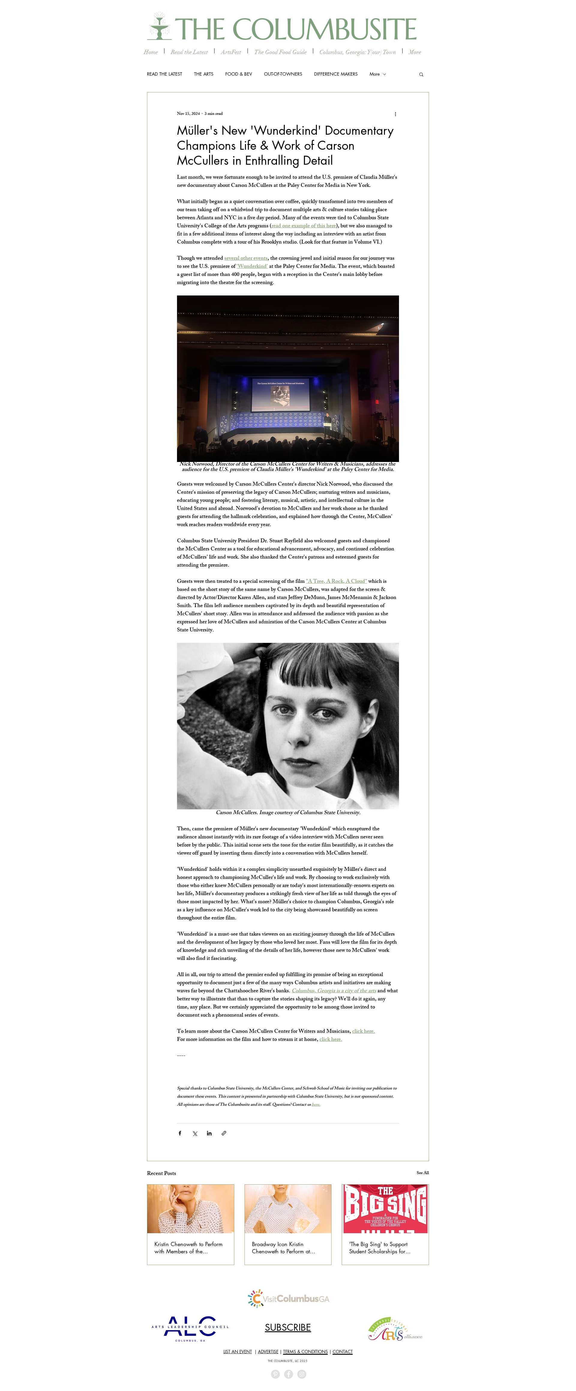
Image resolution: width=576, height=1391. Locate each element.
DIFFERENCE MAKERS (336, 74)
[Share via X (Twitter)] (194, 1133)
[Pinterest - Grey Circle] (275, 1374)
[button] (421, 74)
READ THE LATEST (164, 74)
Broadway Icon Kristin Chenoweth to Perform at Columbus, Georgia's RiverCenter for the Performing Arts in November (287, 1247)
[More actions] (395, 114)
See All (423, 1173)
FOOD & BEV (238, 74)
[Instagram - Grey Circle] (301, 1374)
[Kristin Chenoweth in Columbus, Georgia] (288, 1209)
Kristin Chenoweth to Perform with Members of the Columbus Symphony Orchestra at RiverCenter (188, 1247)
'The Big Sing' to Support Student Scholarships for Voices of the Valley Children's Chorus (384, 1247)
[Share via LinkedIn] (209, 1133)
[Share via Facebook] (180, 1133)
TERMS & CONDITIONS (305, 1351)
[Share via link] (224, 1133)
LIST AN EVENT (238, 1351)
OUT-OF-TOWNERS (283, 74)
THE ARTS (203, 74)
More (375, 74)
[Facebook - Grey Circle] (288, 1374)
